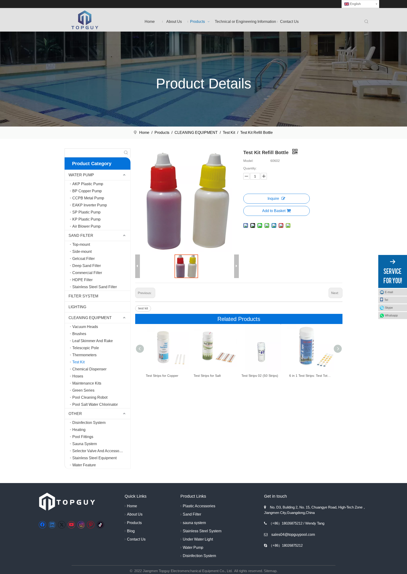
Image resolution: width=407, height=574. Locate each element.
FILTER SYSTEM (83, 296)
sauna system (194, 523)
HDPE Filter (82, 280)
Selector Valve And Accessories (98, 451)
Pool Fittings (82, 437)
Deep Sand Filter (86, 266)
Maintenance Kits (86, 383)
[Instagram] (81, 525)
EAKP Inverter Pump (89, 205)
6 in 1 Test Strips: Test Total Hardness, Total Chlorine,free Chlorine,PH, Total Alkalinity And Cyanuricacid (310, 375)
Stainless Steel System (202, 531)
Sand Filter (192, 514)
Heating (78, 430)
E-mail (389, 292)
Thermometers (84, 355)
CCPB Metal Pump (88, 198)
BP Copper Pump (87, 191)
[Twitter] (61, 525)
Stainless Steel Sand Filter (94, 287)
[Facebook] (42, 525)
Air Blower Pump (86, 226)
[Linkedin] (52, 525)
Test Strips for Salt (207, 375)
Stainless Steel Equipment (94, 458)
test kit (143, 308)
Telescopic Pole (85, 348)
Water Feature (84, 465)
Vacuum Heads (85, 327)
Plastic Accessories (199, 506)
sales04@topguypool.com (293, 535)
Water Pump (193, 547)
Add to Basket (273, 211)
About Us (134, 514)
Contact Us (136, 539)
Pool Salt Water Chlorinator (95, 404)
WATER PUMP (81, 175)
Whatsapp (391, 315)
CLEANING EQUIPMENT (90, 318)
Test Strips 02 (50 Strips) (259, 375)
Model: (248, 161)
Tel (386, 300)
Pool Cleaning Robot (89, 397)
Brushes (79, 334)
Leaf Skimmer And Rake (92, 341)
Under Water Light (198, 539)
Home (132, 506)
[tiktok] (100, 525)
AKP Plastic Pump (87, 184)
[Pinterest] (90, 525)
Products (134, 523)
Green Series (83, 390)
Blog (131, 531)
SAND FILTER (81, 236)
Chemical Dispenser (89, 369)
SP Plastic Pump (86, 212)
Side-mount (82, 252)
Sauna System (84, 444)
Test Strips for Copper (162, 375)
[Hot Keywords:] (366, 22)
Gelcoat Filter (83, 259)
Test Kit (78, 362)
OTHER (75, 414)
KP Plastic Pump (86, 219)
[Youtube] (71, 525)
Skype (389, 307)
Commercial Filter (87, 273)
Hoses (77, 376)
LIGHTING (77, 307)
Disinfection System (89, 423)
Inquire (273, 199)
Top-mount (81, 244)
